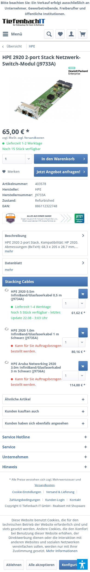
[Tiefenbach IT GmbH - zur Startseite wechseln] (23, 23)
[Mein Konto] (71, 34)
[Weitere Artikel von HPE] (78, 71)
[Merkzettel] (60, 34)
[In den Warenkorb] (83, 294)
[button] (82, 564)
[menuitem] (12, 34)
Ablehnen (13, 565)
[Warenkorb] (82, 34)
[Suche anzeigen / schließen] (48, 34)
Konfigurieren (73, 565)
